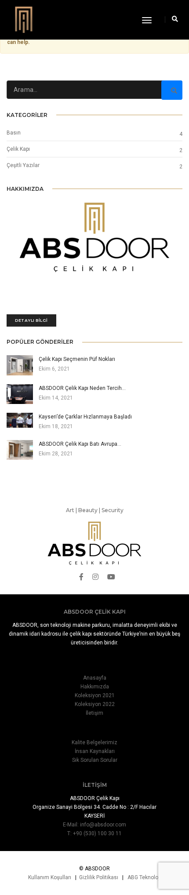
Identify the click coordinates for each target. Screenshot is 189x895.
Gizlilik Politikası (98, 877)
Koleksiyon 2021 (95, 695)
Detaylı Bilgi (31, 320)
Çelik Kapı (18, 149)
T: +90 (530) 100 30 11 (94, 833)
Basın (14, 133)
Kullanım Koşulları (49, 877)
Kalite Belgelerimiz (94, 742)
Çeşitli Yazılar (23, 165)
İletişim (94, 713)
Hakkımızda (94, 687)
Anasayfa (94, 678)
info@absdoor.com (103, 825)
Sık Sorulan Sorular (94, 760)
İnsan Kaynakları (95, 751)
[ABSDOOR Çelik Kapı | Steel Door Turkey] (24, 19)
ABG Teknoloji (144, 877)
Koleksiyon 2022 (95, 704)
